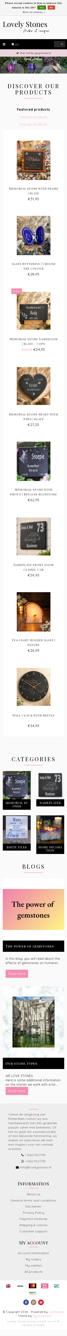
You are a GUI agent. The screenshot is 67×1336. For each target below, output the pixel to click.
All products (33, 1272)
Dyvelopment (42, 1316)
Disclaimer (33, 1206)
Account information (33, 1253)
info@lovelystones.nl (35, 1167)
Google (41, 1325)
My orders (33, 1259)
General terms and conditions (33, 1200)
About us (33, 1194)
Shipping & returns (33, 1225)
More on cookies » (34, 12)
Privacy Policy (33, 1212)
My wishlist (33, 1265)
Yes (41, 7)
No (51, 7)
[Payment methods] (8, 1286)
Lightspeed (56, 1312)
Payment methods (33, 1219)
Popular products (33, 124)
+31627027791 (35, 1155)
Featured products (33, 109)
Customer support (33, 1231)
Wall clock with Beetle (33, 715)
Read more (16, 974)
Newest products (33, 117)
